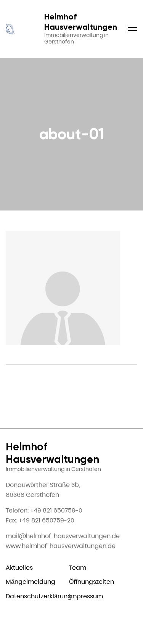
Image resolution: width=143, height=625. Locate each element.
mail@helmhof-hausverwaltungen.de (63, 536)
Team (77, 567)
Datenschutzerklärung (39, 596)
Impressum (86, 596)
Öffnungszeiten (91, 581)
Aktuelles (19, 567)
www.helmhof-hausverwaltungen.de (61, 545)
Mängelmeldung (30, 581)
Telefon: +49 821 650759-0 (44, 510)
